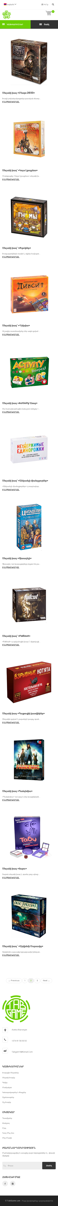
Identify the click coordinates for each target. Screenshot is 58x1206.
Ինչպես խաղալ (10, 101)
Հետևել (49, 1165)
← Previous (13, 980)
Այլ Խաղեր (6, 1102)
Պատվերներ (7, 1118)
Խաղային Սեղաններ (10, 1072)
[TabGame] (6, 14)
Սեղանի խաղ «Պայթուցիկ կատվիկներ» (23, 713)
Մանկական (7, 1087)
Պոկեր (4, 1082)
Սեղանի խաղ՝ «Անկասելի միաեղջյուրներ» (25, 480)
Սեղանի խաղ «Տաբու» (14, 868)
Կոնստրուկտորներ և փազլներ (14, 1092)
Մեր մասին (7, 1137)
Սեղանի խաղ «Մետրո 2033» (18, 93)
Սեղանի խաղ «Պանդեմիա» (17, 791)
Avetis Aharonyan (19, 1029)
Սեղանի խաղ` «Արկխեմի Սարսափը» (22, 946)
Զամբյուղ (6, 1123)
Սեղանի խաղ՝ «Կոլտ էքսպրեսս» (20, 170)
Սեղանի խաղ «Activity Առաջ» (19, 403)
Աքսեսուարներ (8, 1097)
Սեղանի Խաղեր (8, 1077)
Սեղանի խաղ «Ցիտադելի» (17, 558)
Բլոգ (4, 1128)
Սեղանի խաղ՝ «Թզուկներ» (16, 248)
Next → (46, 980)
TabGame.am (13, 1200)
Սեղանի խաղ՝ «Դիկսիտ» (16, 325)
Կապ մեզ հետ (8, 1133)
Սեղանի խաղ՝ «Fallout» (16, 636)
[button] (10, 4)
